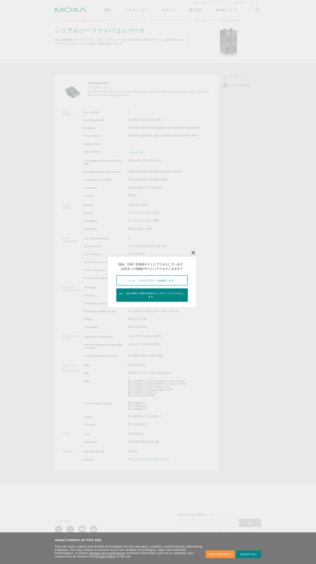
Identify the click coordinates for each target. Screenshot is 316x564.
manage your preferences (107, 553)
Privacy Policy (105, 556)
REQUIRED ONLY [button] (220, 554)
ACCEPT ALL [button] (248, 554)
